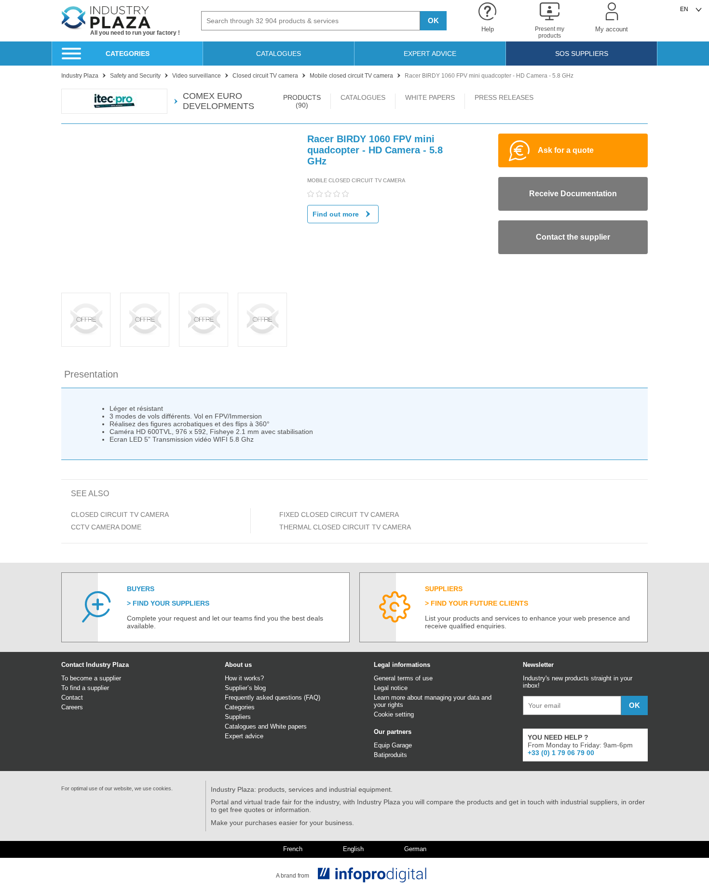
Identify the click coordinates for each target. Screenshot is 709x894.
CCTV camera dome (106, 527)
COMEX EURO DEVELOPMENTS (218, 101)
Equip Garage (393, 745)
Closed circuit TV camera (120, 514)
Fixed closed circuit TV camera (339, 514)
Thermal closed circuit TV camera (345, 527)
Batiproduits (390, 755)
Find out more (336, 214)
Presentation (91, 374)
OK (433, 20)
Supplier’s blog (245, 687)
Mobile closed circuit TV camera (356, 180)
